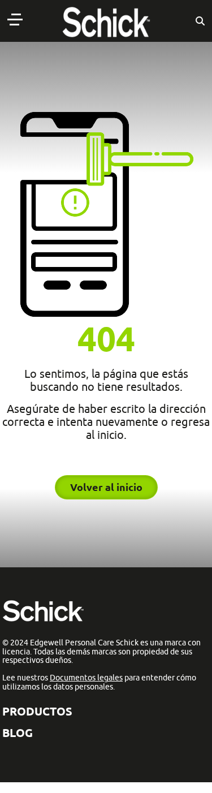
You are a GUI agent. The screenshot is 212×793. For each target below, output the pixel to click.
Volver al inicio (106, 487)
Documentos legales (86, 677)
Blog (17, 732)
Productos (37, 711)
